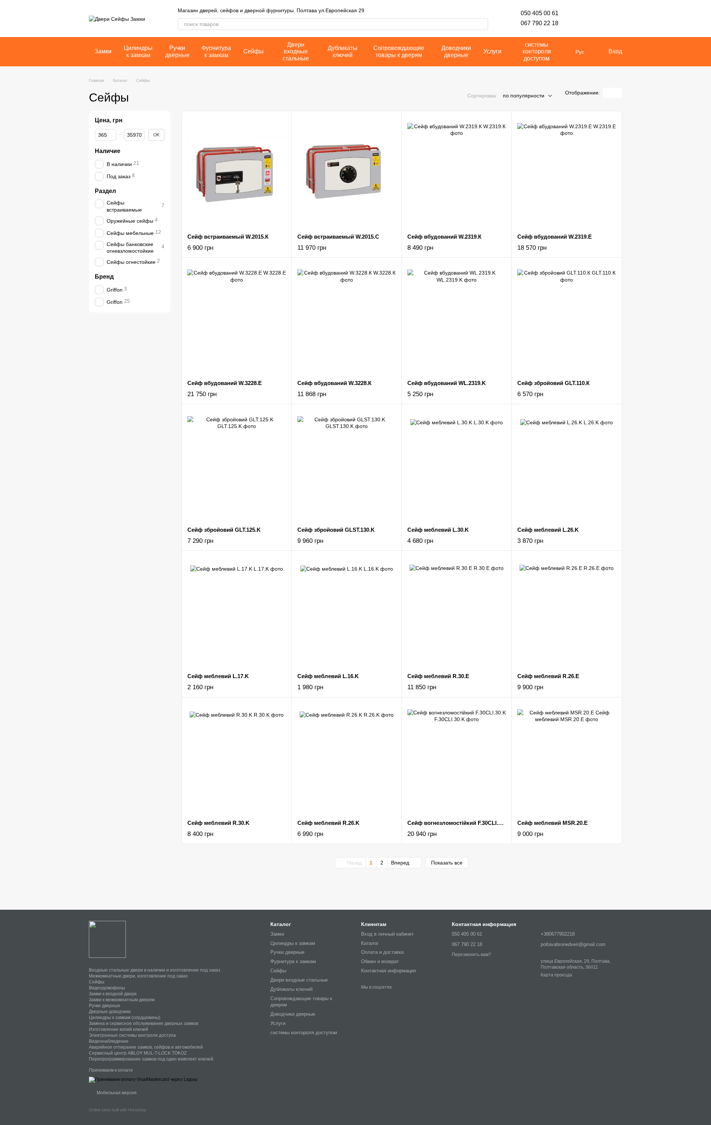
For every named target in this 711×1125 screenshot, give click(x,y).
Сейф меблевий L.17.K (218, 676)
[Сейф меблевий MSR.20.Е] (566, 758)
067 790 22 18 (539, 23)
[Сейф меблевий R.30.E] (456, 611)
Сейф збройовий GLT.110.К (553, 383)
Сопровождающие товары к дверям (398, 51)
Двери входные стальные (296, 52)
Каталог (370, 943)
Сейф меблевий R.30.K (218, 823)
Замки (102, 51)
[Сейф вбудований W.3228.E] (236, 318)
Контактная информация (388, 970)
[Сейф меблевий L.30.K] (456, 465)
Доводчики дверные (456, 51)
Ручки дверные (177, 51)
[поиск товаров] (482, 24)
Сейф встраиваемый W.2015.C (338, 236)
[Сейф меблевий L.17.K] (236, 611)
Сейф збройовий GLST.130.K (336, 530)
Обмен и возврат (380, 961)
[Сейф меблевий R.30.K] (236, 758)
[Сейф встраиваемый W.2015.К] (236, 172)
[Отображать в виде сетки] (607, 93)
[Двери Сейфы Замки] (107, 939)
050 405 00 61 (539, 13)
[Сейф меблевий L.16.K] (346, 611)
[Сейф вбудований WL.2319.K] (456, 318)
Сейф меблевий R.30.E (438, 676)
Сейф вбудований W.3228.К (334, 383)
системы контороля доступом (537, 52)
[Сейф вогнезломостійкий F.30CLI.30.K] (456, 758)
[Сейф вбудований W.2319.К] (456, 172)
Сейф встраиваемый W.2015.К (227, 236)
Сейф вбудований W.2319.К (444, 236)
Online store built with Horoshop (117, 1110)
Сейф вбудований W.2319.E (554, 236)
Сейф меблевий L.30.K (438, 530)
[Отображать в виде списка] (617, 93)
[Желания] (578, 18)
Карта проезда (556, 975)
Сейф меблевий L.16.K (328, 676)
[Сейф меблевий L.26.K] (566, 465)
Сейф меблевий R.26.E (548, 676)
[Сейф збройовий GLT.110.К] (566, 318)
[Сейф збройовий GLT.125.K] (236, 465)
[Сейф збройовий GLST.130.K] (346, 465)
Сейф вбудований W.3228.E (224, 383)
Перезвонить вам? (471, 954)
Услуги (492, 51)
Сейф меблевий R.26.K (328, 823)
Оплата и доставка (382, 952)
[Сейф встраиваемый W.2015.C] (346, 172)
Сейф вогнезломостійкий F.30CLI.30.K (458, 823)
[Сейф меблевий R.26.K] (346, 758)
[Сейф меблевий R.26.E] (566, 611)
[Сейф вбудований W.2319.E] (566, 172)
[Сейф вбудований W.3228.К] (346, 318)
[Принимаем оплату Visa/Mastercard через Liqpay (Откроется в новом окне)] (143, 1079)
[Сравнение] (597, 18)
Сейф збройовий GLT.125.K (224, 530)
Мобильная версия (116, 1092)
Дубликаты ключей (342, 51)
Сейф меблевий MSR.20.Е (552, 823)
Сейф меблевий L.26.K (548, 530)
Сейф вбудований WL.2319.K (446, 383)
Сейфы (253, 51)
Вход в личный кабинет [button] (387, 934)
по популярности (523, 96)
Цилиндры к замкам (138, 51)
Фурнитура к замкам (216, 51)
